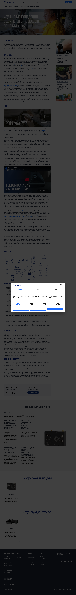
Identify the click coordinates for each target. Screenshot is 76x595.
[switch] (31, 304)
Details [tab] (38, 289)
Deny (21, 309)
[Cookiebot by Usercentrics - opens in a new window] (58, 285)
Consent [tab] (20, 289)
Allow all (55, 309)
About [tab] (56, 289)
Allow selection (38, 309)
